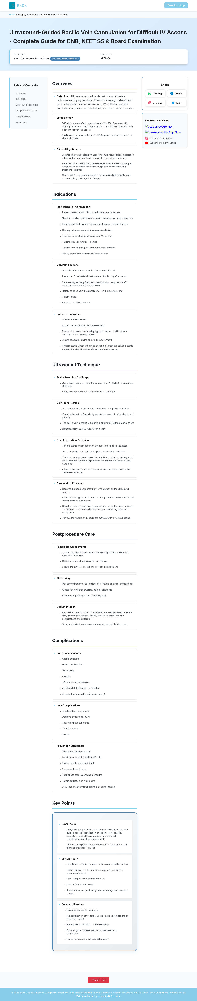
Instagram (158, 103)
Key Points (21, 122)
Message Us (180, 995)
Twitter (179, 103)
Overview (21, 93)
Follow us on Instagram (161, 138)
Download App (176, 5)
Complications (23, 116)
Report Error (98, 980)
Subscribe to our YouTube (163, 142)
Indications (21, 98)
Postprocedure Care (26, 110)
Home (12, 14)
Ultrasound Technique (27, 104)
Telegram (179, 93)
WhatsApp (158, 93)
